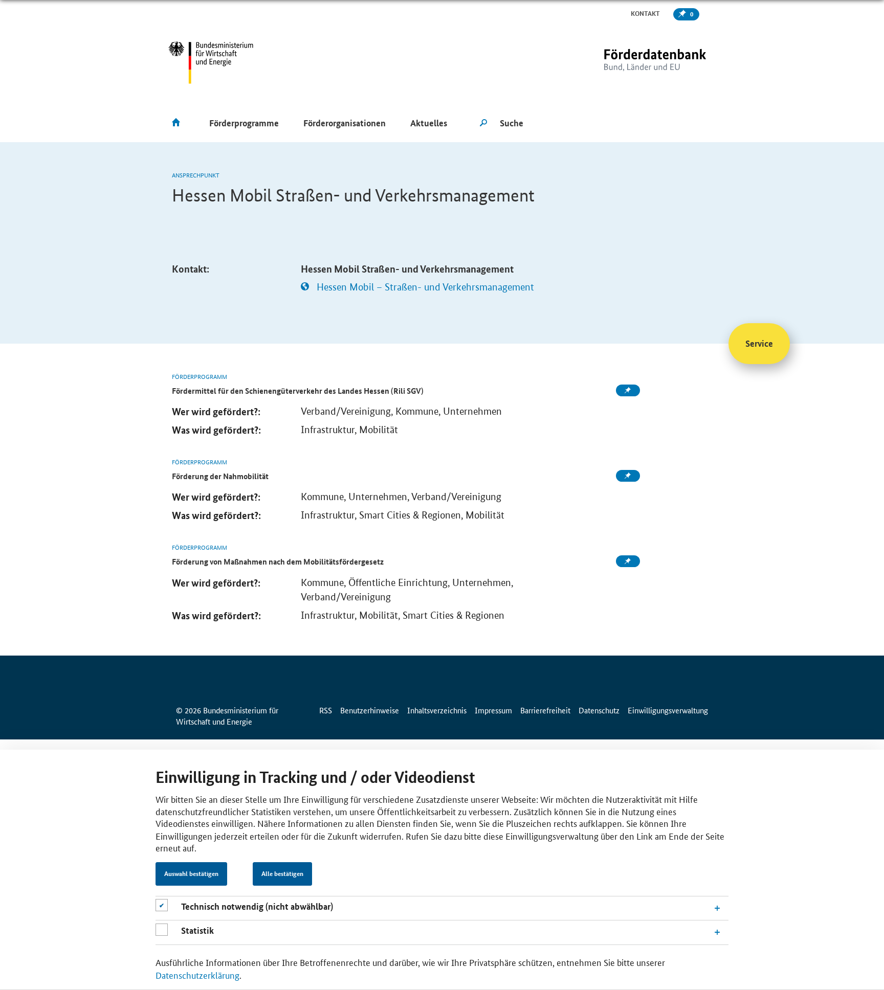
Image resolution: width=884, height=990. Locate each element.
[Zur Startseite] (634, 62)
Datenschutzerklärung (197, 975)
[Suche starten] (483, 123)
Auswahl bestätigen (191, 874)
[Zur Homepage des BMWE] (211, 62)
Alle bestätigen (282, 874)
